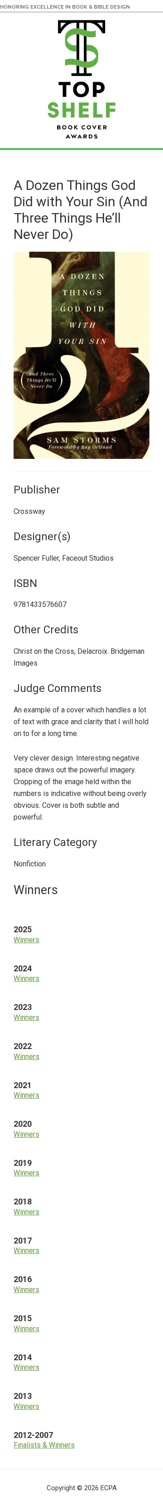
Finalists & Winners (44, 1445)
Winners (26, 939)
